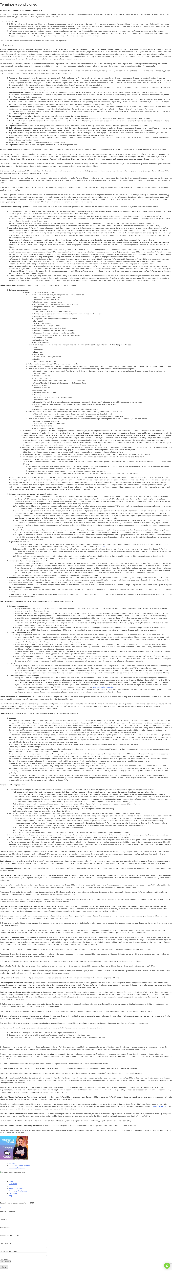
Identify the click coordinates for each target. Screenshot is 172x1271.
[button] (167, 1266)
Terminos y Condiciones (18, 1191)
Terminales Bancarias (17, 1168)
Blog (10, 1196)
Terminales (13, 1184)
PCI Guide (101, 547)
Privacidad (13, 1193)
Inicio (11, 1181)
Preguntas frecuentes (17, 1188)
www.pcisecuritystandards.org (104, 687)
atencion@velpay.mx (160, 1106)
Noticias (12, 1163)
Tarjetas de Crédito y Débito (19, 1165)
